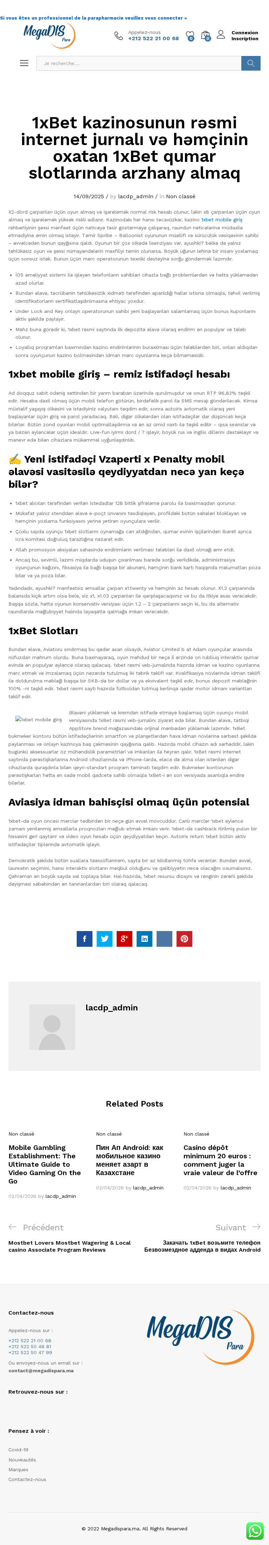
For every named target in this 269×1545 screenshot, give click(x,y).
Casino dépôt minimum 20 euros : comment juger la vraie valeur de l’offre (220, 1160)
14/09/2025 (89, 196)
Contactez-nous (27, 1479)
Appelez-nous (144, 32)
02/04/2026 (22, 1196)
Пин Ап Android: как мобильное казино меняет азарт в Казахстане (129, 1160)
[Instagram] (21, 1410)
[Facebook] (10, 1410)
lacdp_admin (135, 196)
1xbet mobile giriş (221, 219)
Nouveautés (22, 1459)
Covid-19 (18, 1449)
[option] (47, 1165)
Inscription (245, 38)
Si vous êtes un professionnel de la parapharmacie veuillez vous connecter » (93, 18)
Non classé (180, 196)
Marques (18, 1469)
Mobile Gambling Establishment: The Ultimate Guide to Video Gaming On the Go (44, 1164)
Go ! (251, 63)
